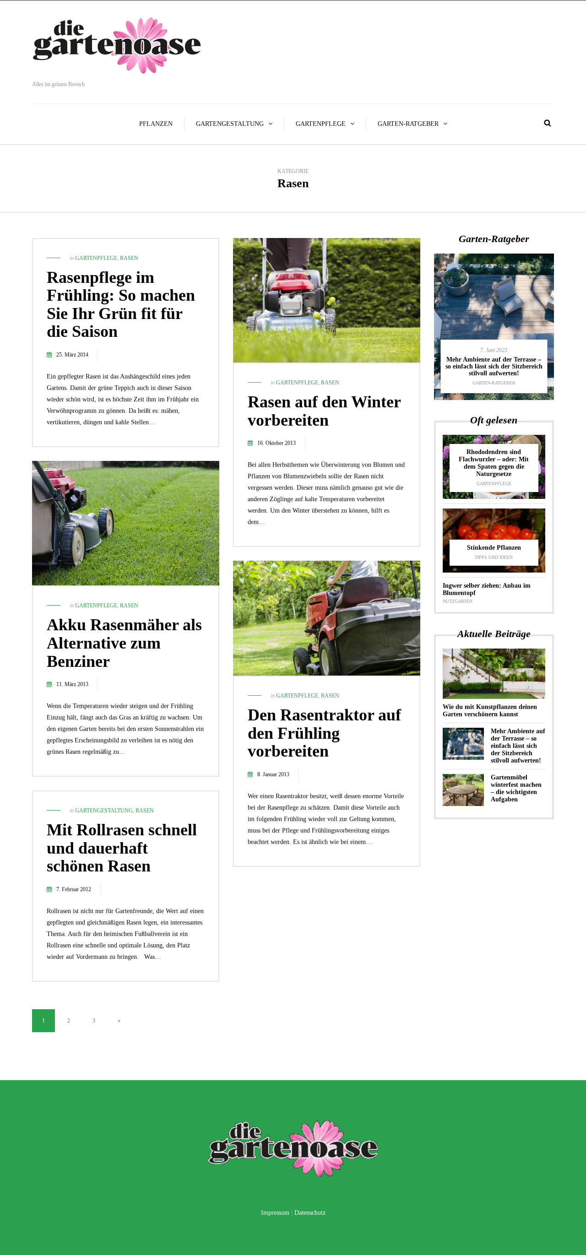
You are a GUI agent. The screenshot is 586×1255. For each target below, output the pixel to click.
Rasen (129, 258)
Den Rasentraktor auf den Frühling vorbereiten (324, 733)
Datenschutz (310, 1212)
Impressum (275, 1212)
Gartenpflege (321, 123)
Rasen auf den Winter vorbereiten (324, 411)
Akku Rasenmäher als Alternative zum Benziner (124, 643)
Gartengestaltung (230, 123)
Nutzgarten (457, 601)
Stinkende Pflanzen (494, 547)
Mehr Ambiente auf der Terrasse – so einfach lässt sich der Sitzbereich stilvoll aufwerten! (494, 366)
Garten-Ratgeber (408, 123)
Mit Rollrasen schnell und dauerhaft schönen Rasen (122, 848)
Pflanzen (156, 123)
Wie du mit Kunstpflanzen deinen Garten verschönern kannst (490, 710)
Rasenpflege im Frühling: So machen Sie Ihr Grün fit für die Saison (121, 304)
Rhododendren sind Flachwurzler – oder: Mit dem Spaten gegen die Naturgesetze (494, 463)
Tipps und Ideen (494, 557)
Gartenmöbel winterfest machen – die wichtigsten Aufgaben (516, 788)
